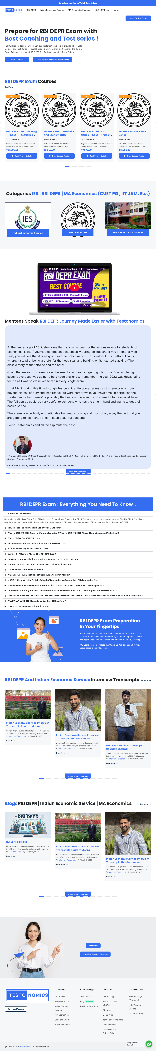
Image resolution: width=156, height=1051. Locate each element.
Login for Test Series (138, 18)
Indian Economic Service (62, 1008)
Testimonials (86, 996)
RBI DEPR (31, 10)
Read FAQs (93, 946)
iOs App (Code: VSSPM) (110, 1003)
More (116, 10)
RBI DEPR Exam (13, 96)
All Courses (60, 996)
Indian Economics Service (52, 10)
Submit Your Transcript (78, 776)
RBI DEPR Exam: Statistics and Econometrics (59, 133)
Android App (109, 996)
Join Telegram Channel (135, 1007)
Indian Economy (62, 1024)
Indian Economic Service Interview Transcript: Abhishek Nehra (77, 736)
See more (9, 87)
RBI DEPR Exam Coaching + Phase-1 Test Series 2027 (21, 135)
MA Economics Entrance (79, 10)
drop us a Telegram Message (95, 954)
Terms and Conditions (113, 1019)
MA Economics (62, 1015)
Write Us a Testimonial (78, 472)
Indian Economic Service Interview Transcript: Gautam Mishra (27, 724)
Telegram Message (16, 1009)
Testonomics (25, 1046)
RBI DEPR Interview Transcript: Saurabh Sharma (124, 747)
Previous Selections (89, 1006)
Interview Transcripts (17, 736)
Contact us (108, 1015)
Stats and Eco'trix (63, 1019)
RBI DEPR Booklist (16, 842)
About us (107, 1010)
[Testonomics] (13, 10)
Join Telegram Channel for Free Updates (52, 59)
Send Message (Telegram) (135, 998)
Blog (82, 1001)
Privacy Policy (109, 1024)
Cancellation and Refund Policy (110, 1031)
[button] (67, 166)
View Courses (17, 59)
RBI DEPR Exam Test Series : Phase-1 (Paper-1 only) (96, 135)
